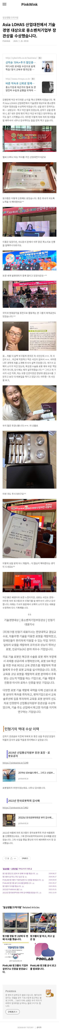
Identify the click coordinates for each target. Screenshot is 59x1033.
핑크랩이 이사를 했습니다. (12, 886)
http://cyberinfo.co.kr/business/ (21, 58)
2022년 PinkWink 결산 (11, 889)
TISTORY (30, 1027)
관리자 (39, 1027)
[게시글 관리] (15, 858)
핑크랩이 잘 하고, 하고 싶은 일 (13, 876)
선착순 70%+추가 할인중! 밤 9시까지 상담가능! (20, 62)
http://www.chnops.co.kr (18, 79)
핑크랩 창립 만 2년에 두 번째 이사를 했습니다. (19, 873)
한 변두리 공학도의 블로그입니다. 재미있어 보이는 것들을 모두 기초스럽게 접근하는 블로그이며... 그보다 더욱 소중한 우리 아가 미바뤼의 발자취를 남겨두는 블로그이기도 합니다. (23, 1000)
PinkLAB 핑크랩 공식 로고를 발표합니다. (17, 883)
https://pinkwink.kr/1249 (15, 762)
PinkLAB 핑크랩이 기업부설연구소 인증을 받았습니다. (22, 880)
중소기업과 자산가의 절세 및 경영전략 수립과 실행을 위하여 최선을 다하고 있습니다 (21, 88)
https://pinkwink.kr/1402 (15, 807)
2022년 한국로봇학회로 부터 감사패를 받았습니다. (21, 892)
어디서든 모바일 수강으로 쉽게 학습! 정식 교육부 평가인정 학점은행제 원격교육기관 (20, 67)
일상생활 (6, 868)
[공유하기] (11, 858)
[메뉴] (4, 4)
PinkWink (29, 4)
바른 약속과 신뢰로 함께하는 (20, 83)
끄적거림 (14, 868)
